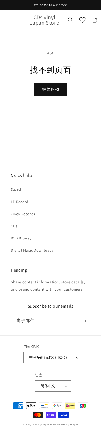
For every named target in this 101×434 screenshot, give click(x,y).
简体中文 (48, 386)
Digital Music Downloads (32, 250)
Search (17, 189)
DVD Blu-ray (21, 238)
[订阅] (84, 321)
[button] (7, 20)
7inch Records (23, 213)
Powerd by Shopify (68, 424)
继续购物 (50, 89)
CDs (14, 226)
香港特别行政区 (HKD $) (48, 357)
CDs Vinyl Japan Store (44, 424)
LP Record (19, 201)
